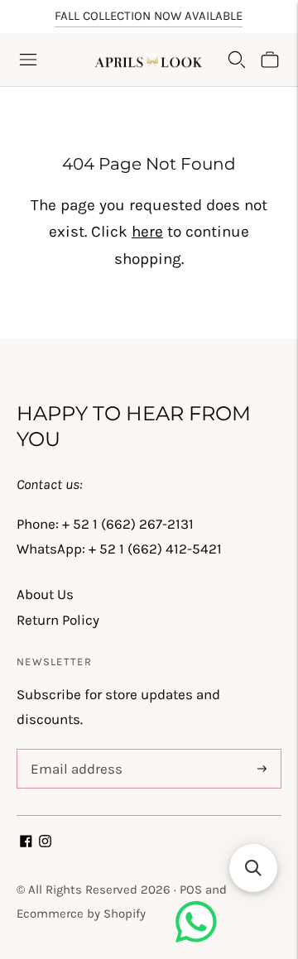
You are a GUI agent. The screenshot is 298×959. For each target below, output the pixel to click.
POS (191, 889)
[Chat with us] (196, 937)
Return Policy (58, 619)
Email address (73, 751)
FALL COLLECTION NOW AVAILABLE (149, 15)
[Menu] (28, 59)
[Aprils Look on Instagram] (45, 842)
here (147, 232)
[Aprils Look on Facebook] (26, 842)
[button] (253, 868)
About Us (45, 594)
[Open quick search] (236, 59)
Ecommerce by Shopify (81, 913)
